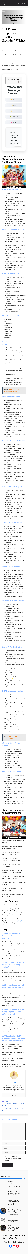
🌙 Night (14, 105)
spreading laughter (17, 921)
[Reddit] (13, 1095)
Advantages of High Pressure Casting (13, 1220)
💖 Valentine (13, 122)
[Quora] (15, 1095)
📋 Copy (17, 145)
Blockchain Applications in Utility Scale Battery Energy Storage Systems (14, 1185)
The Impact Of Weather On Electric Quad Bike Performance (14, 1229)
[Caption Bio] (3, 3)
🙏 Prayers (14, 111)
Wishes (6, 1101)
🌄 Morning (14, 99)
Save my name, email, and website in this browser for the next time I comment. (14, 1158)
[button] (18, 3)
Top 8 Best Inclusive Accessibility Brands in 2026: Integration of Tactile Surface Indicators (15, 1202)
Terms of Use (11, 1236)
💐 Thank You (14, 116)
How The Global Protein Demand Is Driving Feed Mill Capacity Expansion (14, 1193)
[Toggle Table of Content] (19, 81)
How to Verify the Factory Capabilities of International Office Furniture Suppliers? (14, 1212)
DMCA (24, 1235)
